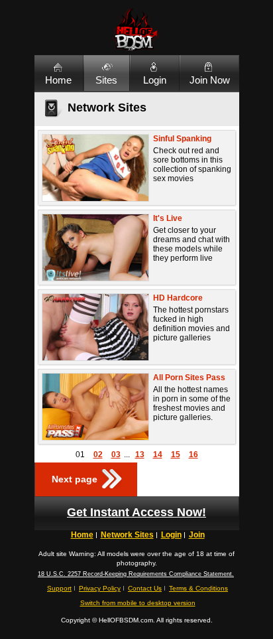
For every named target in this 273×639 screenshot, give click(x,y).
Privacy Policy (100, 588)
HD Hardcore (178, 298)
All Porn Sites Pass (189, 377)
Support (59, 588)
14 (157, 454)
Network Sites (127, 534)
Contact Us (145, 588)
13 (139, 454)
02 (98, 454)
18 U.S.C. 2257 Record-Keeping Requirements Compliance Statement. (136, 574)
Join (197, 534)
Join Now (210, 80)
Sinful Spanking (182, 138)
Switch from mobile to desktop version (137, 602)
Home (58, 80)
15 (175, 454)
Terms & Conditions (198, 588)
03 (116, 454)
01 (80, 454)
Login (154, 80)
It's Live (167, 218)
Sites (106, 80)
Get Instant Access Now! (136, 512)
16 (193, 454)
